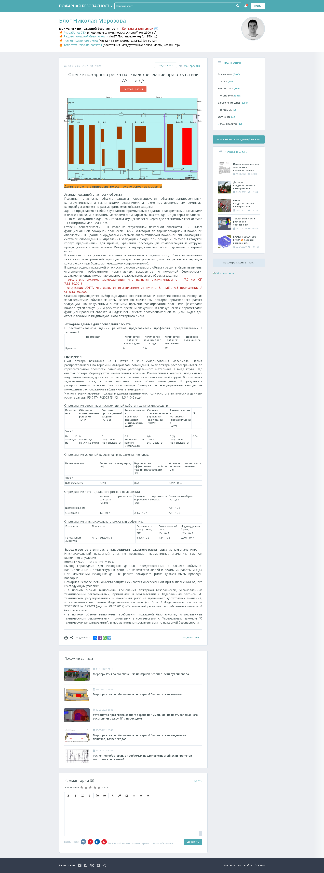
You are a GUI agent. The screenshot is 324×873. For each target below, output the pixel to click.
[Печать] (67, 637)
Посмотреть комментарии (238, 262)
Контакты (229, 865)
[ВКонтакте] (95, 638)
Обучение (226, 116)
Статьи (225, 81)
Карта (245, 865)
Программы (227, 109)
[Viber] (100, 638)
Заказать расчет (133, 89)
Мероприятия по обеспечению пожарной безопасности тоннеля (137, 694)
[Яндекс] (90, 841)
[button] (68, 795)
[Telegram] (109, 638)
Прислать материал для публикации (238, 139)
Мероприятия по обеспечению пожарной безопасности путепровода (141, 674)
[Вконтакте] (83, 841)
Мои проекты (192, 65)
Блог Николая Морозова (92, 20)
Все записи (229, 74)
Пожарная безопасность (85, 5)
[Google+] (104, 841)
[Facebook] (97, 841)
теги (260, 865)
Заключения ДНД (233, 102)
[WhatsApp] (105, 638)
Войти (258, 5)
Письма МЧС (229, 95)
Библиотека (228, 88)
